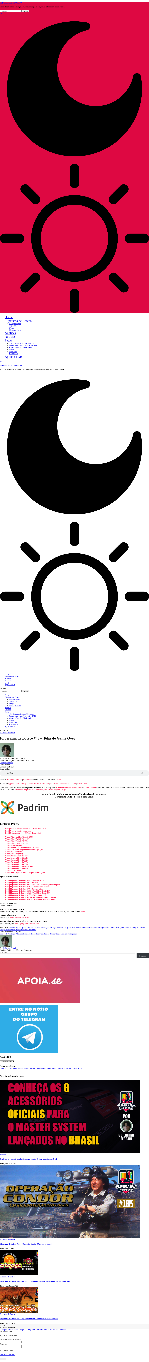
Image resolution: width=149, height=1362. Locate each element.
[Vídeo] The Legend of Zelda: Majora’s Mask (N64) (25, 873)
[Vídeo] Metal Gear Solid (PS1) (17, 856)
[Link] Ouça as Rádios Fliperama (18, 831)
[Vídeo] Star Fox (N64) (14, 854)
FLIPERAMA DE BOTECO (11, 3)
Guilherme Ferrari (6, 763)
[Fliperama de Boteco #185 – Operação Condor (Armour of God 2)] (70, 1237)
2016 (10, 928)
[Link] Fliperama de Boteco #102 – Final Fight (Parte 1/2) (27, 891)
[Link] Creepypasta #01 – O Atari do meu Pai (23, 833)
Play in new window (14, 780)
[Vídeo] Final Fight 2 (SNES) (16, 841)
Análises (3, 1154)
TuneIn (73, 784)
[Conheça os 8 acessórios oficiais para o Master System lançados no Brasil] (70, 1152)
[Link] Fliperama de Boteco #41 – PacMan (21, 883)
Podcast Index (64, 784)
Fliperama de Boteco (7, 733)
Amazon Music (33, 784)
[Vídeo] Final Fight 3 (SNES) (16, 843)
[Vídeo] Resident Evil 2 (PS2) (16, 860)
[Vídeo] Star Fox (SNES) (14, 852)
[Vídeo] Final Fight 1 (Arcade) (17, 839)
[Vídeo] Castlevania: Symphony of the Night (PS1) (24, 850)
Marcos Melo (76, 788)
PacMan (117, 928)
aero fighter (16, 928)
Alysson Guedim (26, 928)
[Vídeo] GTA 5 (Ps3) (13, 870)
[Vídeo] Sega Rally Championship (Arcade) (22, 847)
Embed (58, 780)
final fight (44, 928)
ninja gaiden (109, 928)
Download (27, 780)
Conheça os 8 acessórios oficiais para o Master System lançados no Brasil (28, 1159)
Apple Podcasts (13, 784)
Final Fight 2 (53, 928)
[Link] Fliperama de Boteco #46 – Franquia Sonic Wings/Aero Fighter (32, 885)
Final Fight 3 (62, 928)
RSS (85, 784)
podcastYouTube (126, 928)
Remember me (8, 1351)
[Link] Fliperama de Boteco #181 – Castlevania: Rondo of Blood (30, 899)
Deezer (79, 784)
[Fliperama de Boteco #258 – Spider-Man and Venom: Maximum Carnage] (19, 1312)
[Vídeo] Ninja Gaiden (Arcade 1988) (19, 837)
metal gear (101, 928)
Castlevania (37, 928)
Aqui (83, 911)
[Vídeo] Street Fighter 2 (14, 845)
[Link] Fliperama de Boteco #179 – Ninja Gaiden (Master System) (30, 897)
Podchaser (54, 784)
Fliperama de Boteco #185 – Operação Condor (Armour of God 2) (26, 1244)
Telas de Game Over (28, 930)
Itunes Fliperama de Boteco (20, 918)
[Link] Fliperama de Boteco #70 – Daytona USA (24, 889)
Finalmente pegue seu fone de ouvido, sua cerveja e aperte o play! (40, 790)
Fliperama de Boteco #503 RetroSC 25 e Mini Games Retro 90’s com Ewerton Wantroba (35, 1281)
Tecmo (18, 930)
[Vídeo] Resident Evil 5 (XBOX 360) (19, 866)
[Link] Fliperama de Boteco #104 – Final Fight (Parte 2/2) (27, 893)
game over (71, 928)
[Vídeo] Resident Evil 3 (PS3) (16, 862)
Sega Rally (137, 928)
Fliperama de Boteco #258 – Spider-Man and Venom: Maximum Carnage (29, 1319)
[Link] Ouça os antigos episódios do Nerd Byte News (25, 829)
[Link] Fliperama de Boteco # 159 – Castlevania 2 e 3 (25, 895)
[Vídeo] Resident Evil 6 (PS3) (16, 868)
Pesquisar (3, 952)
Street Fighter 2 (10, 930)
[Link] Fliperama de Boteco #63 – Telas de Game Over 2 (27, 887)
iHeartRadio (44, 784)
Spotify (23, 784)
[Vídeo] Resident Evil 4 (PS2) (16, 864)
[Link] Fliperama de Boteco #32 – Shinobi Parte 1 (24, 880)
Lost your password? (7, 1355)
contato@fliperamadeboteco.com (27, 924)
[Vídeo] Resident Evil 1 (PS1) (16, 858)
